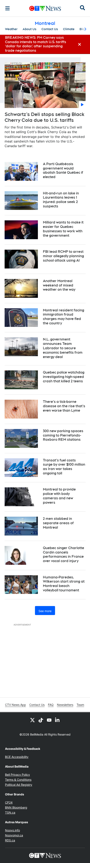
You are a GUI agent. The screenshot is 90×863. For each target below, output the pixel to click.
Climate (69, 29)
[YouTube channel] (49, 719)
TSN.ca (10, 812)
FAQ (51, 704)
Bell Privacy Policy (17, 774)
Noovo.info (12, 830)
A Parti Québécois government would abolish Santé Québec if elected (63, 170)
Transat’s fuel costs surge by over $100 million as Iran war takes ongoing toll (64, 466)
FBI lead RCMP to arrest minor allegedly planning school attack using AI (63, 256)
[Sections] (7, 8)
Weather (11, 29)
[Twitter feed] (32, 719)
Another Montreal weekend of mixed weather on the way (59, 285)
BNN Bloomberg (16, 807)
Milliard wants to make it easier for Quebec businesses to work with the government (63, 228)
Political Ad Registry (18, 784)
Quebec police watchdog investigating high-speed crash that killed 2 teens (63, 376)
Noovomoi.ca (14, 835)
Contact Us (49, 29)
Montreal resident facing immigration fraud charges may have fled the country (63, 316)
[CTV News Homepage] (45, 8)
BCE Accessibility (16, 757)
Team (80, 704)
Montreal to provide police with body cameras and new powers (59, 495)
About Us (29, 29)
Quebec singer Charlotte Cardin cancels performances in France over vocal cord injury (63, 554)
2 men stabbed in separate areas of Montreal (58, 523)
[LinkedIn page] (57, 719)
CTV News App (15, 704)
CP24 (9, 802)
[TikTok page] (40, 719)
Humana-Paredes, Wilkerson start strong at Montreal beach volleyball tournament (64, 583)
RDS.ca (10, 840)
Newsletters (65, 704)
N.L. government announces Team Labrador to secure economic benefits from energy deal (62, 348)
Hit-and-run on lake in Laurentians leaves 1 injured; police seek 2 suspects (61, 199)
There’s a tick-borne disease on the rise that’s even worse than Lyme (64, 406)
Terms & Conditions (18, 779)
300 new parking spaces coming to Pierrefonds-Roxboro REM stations (63, 435)
